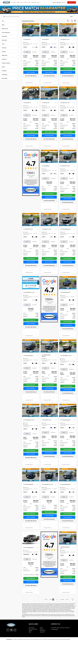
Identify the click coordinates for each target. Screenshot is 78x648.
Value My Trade (71, 2)
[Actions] (37, 39)
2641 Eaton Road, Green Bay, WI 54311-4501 (60, 627)
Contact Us (42, 632)
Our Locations (43, 630)
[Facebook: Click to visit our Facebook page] (7, 630)
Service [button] (21, 2)
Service (41, 627)
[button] (38, 30)
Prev (50, 599)
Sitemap (25, 639)
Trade (30, 632)
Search (71, 16)
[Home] (11, 2)
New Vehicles (31, 627)
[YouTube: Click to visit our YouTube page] (11, 630)
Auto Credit (25, 2)
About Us (42, 629)
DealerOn (22, 639)
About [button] (38, 2)
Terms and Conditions (34, 639)
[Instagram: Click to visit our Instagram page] (15, 630)
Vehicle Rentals (33, 2)
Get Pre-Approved (31, 68)
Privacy (29, 639)
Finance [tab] (34, 115)
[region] (30, 63)
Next (62, 599)
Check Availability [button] (31, 72)
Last (67, 599)
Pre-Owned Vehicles (33, 629)
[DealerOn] (9, 639)
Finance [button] (29, 2)
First (46, 599)
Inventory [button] (14, 2)
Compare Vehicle (29, 82)
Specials (18, 2)
